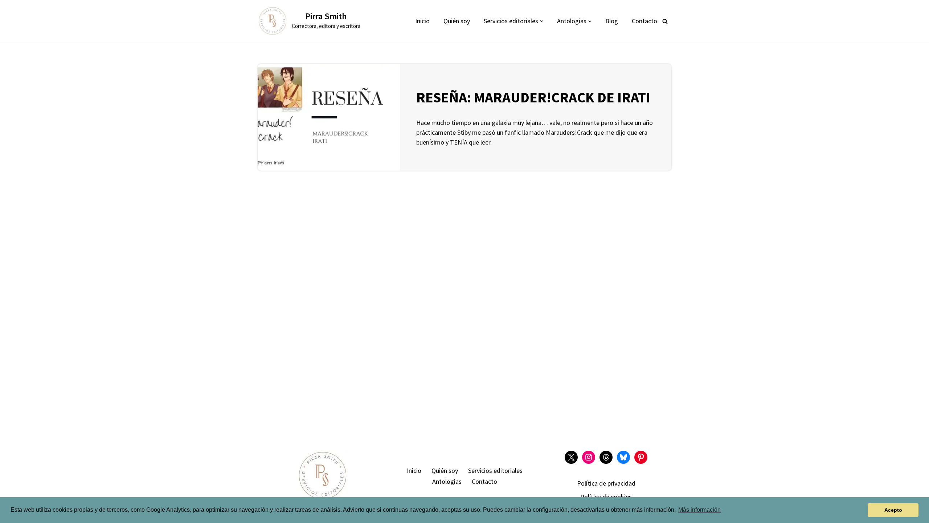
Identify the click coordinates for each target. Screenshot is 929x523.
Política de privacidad (606, 483)
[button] (541, 21)
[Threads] (606, 457)
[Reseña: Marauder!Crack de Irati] (329, 117)
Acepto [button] (893, 510)
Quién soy (456, 21)
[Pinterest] (640, 457)
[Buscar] (665, 21)
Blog (611, 21)
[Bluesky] (623, 457)
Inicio (422, 21)
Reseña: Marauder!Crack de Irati (533, 97)
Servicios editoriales (495, 470)
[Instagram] (588, 457)
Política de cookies (606, 496)
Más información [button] (699, 510)
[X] (571, 457)
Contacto (644, 21)
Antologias (447, 481)
